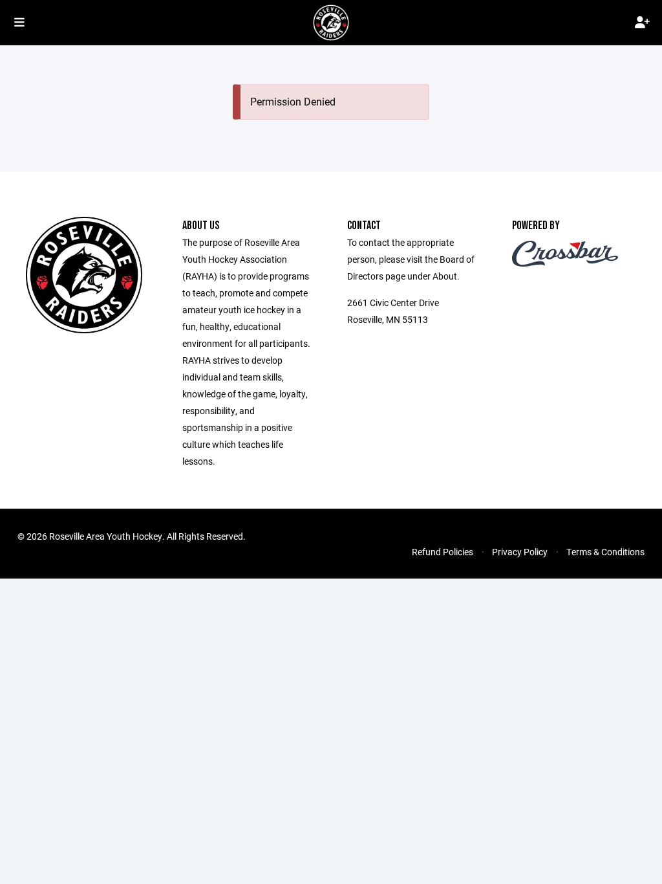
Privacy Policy (520, 552)
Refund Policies (442, 552)
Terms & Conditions (605, 552)
